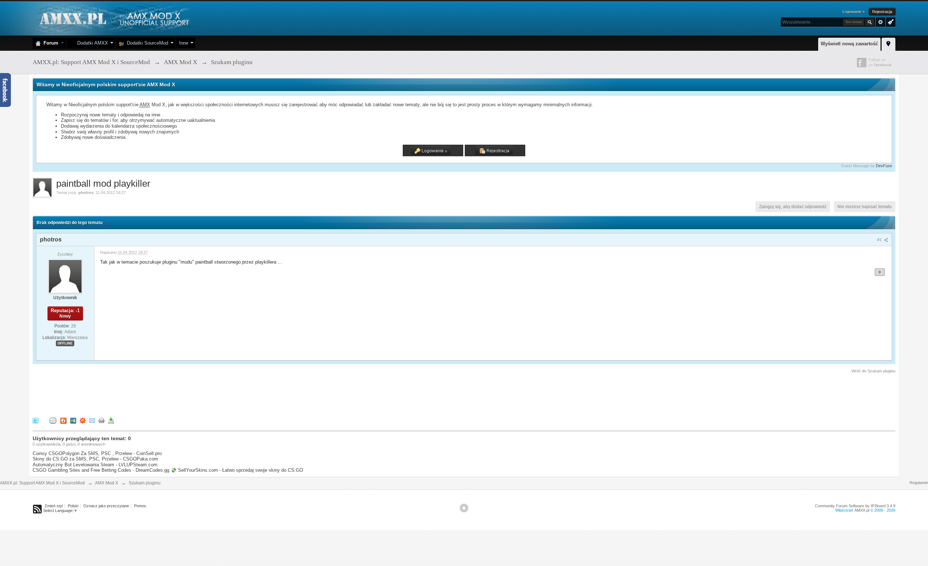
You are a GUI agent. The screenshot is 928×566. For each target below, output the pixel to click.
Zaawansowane (880, 22)
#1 (880, 239)
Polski (73, 506)
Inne (183, 43)
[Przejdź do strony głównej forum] (113, 18)
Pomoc (140, 506)
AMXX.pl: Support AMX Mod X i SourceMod (42, 483)
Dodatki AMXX (91, 43)
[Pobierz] (111, 420)
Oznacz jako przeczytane (106, 506)
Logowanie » (853, 11)
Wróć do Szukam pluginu (873, 371)
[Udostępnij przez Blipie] (63, 420)
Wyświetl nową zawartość (849, 43)
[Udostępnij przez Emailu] (92, 420)
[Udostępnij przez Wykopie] (53, 420)
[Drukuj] (101, 420)
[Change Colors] (890, 21)
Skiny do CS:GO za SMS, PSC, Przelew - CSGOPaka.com (95, 459)
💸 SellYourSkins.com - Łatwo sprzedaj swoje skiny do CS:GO (237, 470)
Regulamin (919, 482)
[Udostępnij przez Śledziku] (73, 420)
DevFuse (884, 166)
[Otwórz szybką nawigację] (888, 43)
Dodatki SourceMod (146, 43)
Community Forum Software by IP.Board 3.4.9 (855, 506)
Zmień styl (54, 506)
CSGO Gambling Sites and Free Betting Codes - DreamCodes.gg (101, 470)
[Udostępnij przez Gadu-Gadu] (83, 420)
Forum (49, 43)
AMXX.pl (861, 510)
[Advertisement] (165, 394)
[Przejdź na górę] (464, 508)
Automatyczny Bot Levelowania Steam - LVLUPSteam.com (95, 464)
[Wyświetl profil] (65, 275)
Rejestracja (882, 11)
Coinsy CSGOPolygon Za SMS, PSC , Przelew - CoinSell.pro (97, 453)
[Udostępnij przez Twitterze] (35, 420)
